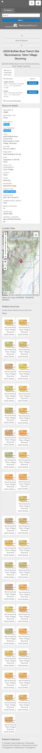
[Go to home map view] (5, 261)
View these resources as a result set (17, 310)
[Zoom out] (5, 256)
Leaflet (12, 294)
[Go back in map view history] (5, 268)
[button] (21, 261)
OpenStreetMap (27, 294)
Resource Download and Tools (8, 72)
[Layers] (35, 234)
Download (33, 83)
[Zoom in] (5, 234)
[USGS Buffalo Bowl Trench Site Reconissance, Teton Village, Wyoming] (21, 65)
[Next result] (22, 45)
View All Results (21, 41)
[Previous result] (22, 36)
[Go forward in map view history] (5, 265)
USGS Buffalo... (10, 335)
